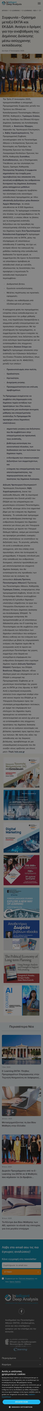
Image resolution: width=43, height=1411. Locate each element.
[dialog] (21, 705)
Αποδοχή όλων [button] (21, 1402)
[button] (21, 1407)
